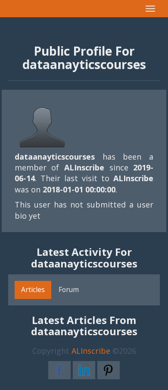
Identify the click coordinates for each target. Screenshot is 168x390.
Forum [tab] (69, 289)
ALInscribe (91, 351)
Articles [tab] (33, 289)
